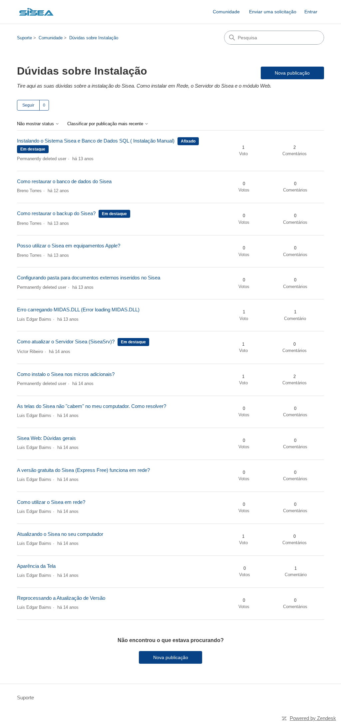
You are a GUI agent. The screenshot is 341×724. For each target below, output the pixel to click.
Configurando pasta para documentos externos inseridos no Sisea (88, 277)
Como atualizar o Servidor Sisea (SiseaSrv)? (66, 341)
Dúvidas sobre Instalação (93, 37)
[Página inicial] (36, 12)
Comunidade (226, 11)
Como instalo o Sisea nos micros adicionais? (66, 374)
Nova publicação (292, 73)
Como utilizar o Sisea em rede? (51, 502)
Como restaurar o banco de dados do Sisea (64, 181)
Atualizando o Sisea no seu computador (60, 534)
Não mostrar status (36, 124)
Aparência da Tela (36, 566)
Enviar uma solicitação (272, 11)
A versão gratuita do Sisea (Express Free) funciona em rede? (83, 470)
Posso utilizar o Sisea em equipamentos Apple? (68, 245)
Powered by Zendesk (313, 718)
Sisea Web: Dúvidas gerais (46, 438)
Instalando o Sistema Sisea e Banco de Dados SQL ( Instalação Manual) (95, 141)
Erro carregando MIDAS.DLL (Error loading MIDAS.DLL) (78, 309)
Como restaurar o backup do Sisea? (56, 213)
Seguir (28, 105)
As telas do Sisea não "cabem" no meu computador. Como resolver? (91, 406)
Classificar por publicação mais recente (106, 124)
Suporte (24, 37)
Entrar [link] (310, 11)
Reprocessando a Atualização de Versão (61, 598)
